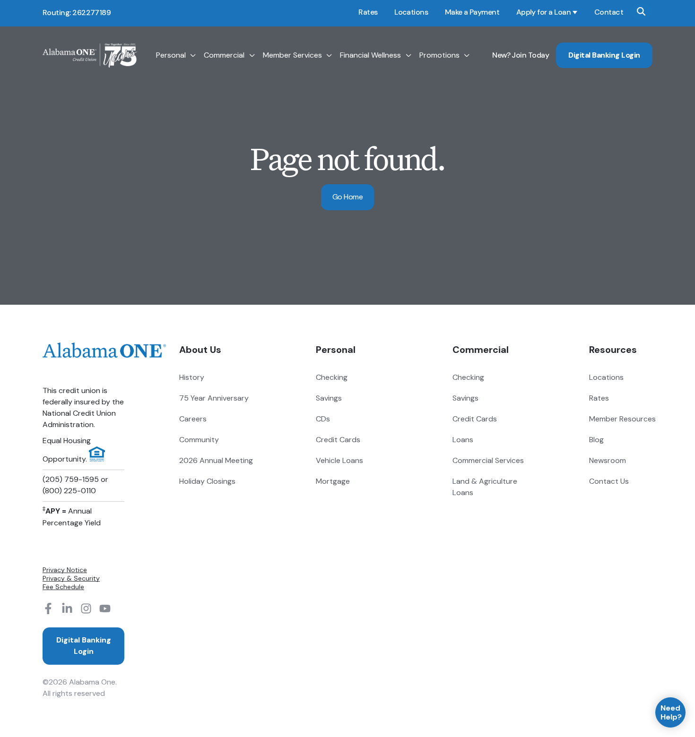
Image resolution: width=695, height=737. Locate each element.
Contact (608, 12)
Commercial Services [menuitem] (488, 460)
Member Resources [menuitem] (622, 419)
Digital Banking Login (604, 55)
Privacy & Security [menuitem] (71, 578)
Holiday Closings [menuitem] (207, 481)
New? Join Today (520, 55)
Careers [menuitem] (193, 419)
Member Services (292, 55)
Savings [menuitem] (329, 398)
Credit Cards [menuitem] (338, 440)
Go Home (347, 197)
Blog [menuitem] (596, 440)
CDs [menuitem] (323, 419)
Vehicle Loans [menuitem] (339, 460)
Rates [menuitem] (599, 398)
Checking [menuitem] (332, 377)
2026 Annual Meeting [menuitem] (216, 460)
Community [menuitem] (199, 440)
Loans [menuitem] (462, 440)
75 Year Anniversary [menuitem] (214, 398)
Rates (367, 12)
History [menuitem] (191, 377)
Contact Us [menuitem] (609, 481)
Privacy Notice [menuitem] (65, 570)
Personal (171, 55)
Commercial (224, 55)
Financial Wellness (370, 55)
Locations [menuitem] (606, 377)
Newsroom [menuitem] (607, 460)
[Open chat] (670, 712)
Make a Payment (472, 12)
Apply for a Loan (543, 12)
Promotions (439, 55)
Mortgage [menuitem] (333, 481)
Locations (411, 12)
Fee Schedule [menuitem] (63, 587)
